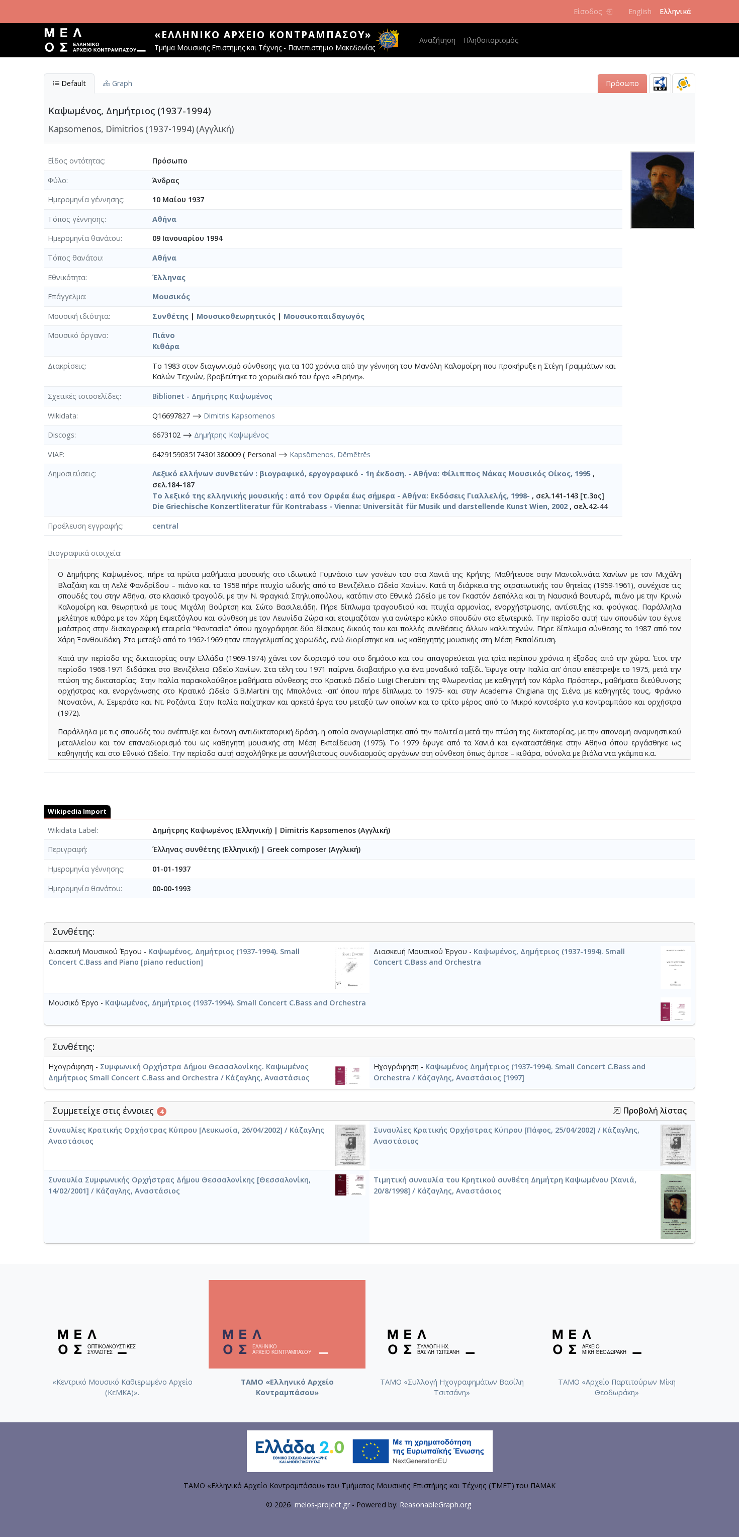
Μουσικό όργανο (77, 335)
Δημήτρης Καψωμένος (231, 435)
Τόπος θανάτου (75, 258)
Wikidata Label (72, 830)
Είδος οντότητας (76, 160)
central (165, 526)
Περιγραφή (67, 849)
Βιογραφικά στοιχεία (84, 553)
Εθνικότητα (66, 277)
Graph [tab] (121, 83)
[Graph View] (683, 83)
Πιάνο (163, 335)
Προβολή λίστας (654, 1111)
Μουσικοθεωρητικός (236, 316)
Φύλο (57, 180)
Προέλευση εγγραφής (85, 526)
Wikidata (62, 415)
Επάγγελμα (66, 296)
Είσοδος (588, 11)
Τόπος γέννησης (76, 219)
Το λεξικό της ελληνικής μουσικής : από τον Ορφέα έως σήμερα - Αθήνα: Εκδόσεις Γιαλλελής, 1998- (341, 495)
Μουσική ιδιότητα (78, 316)
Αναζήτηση (437, 40)
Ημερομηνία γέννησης (85, 199)
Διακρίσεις (66, 366)
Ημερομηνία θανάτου (84, 238)
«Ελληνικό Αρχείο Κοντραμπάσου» (263, 34)
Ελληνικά (675, 11)
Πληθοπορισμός (491, 40)
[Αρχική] (99, 40)
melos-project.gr (322, 1504)
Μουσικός (171, 296)
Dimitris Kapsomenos (239, 415)
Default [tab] (72, 83)
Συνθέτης (170, 316)
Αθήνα (164, 219)
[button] (617, 1110)
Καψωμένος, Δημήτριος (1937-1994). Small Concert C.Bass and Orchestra (235, 1002)
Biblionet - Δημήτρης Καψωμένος (212, 396)
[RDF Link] (660, 83)
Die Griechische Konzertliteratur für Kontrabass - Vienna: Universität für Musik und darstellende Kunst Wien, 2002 (360, 506)
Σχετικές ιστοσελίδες (84, 396)
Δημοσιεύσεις (71, 473)
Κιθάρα (165, 346)
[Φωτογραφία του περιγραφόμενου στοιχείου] (662, 189)
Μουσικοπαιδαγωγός (324, 316)
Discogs (61, 435)
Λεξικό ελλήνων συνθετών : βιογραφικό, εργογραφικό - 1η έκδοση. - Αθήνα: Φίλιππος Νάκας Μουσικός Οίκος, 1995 (371, 473)
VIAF (55, 454)
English (640, 11)
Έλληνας (169, 277)
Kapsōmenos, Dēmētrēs (330, 454)
